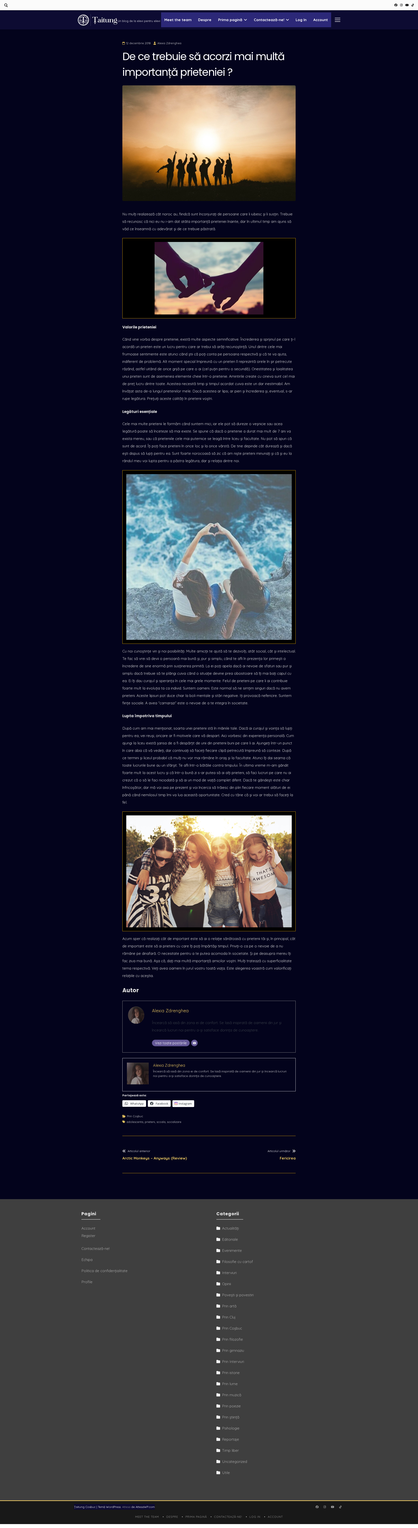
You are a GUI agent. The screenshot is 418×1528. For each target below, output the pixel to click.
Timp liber (230, 1450)
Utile (226, 1472)
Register (88, 1235)
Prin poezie (231, 1406)
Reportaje (230, 1439)
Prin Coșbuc (135, 1116)
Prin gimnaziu (233, 1350)
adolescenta (134, 1122)
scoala (161, 1122)
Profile (87, 1282)
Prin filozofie (232, 1339)
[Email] (194, 1043)
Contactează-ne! (269, 19)
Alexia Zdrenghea (169, 43)
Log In (301, 19)
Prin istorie (231, 1372)
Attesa (126, 1507)
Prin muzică (231, 1395)
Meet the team (178, 19)
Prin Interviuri (233, 1361)
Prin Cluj (229, 1317)
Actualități (230, 1228)
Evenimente (232, 1250)
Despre (204, 19)
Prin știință (230, 1417)
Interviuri (229, 1272)
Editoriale (230, 1239)
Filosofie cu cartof (237, 1261)
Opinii (226, 1283)
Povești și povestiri (238, 1295)
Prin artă (229, 1306)
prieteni (150, 1122)
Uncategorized (234, 1461)
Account (320, 19)
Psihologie (230, 1428)
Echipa (87, 1259)
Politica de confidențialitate (104, 1270)
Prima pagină (230, 19)
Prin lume (230, 1383)
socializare (174, 1122)
